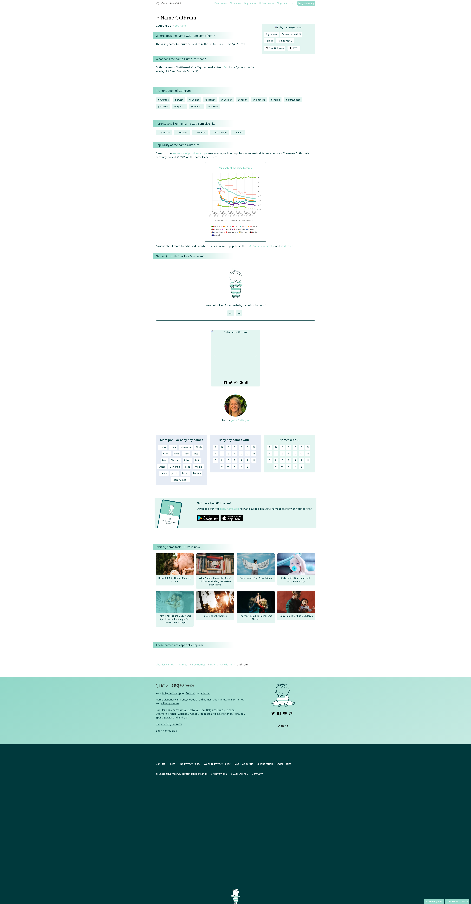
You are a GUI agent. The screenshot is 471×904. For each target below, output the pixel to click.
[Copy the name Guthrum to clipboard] (246, 383)
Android (190, 693)
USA (249, 246)
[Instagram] (291, 712)
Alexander (186, 447)
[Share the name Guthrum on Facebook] (224, 383)
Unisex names (266, 3)
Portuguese (294, 99)
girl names (205, 699)
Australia (268, 246)
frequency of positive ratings (189, 153)
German (227, 99)
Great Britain (198, 713)
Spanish (180, 106)
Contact (160, 763)
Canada (257, 246)
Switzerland (171, 717)
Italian (243, 99)
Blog (279, 3)
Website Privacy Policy (217, 763)
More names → (181, 479)
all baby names (170, 703)
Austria (200, 710)
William (199, 466)
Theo (186, 453)
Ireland (211, 713)
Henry (164, 473)
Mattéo (197, 473)
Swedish (197, 106)
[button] (214, 355)
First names (220, 3)
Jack (197, 460)
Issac (187, 466)
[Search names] (284, 3)
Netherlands (224, 713)
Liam (173, 447)
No (239, 313)
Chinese (164, 99)
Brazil (220, 710)
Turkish (214, 106)
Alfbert (239, 132)
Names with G (285, 40)
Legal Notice (283, 763)
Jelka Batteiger (240, 420)
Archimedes (221, 132)
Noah (199, 447)
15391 (295, 48)
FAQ (236, 763)
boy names (219, 699)
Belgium (211, 710)
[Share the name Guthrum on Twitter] (230, 383)
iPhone (205, 693)
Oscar (162, 466)
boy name (181, 25)
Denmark (161, 713)
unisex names (235, 699)
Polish (276, 99)
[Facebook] (279, 712)
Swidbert (183, 132)
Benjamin (175, 466)
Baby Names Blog (166, 730)
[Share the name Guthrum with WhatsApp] (235, 383)
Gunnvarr (165, 132)
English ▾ (282, 725)
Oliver (166, 453)
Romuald (201, 132)
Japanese (260, 99)
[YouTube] (285, 712)
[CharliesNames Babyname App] (169, 3)
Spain (159, 717)
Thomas (175, 460)
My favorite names (456, 901)
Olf (225, 67)
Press (172, 763)
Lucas (163, 447)
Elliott (187, 460)
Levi (164, 460)
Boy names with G (291, 34)
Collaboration (264, 763)
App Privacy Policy (189, 763)
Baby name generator (169, 724)
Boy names (250, 3)
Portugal (239, 713)
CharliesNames (165, 664)
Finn (176, 453)
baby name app (229, 508)
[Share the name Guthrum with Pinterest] (241, 383)
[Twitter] (273, 712)
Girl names (235, 3)
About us (247, 763)
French (211, 99)
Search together (434, 901)
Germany (183, 713)
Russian (164, 106)
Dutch (180, 99)
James (185, 473)
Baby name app (306, 3)
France (172, 713)
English (195, 99)
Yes (230, 313)
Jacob (174, 473)
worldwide (287, 246)
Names (269, 40)
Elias (195, 453)
